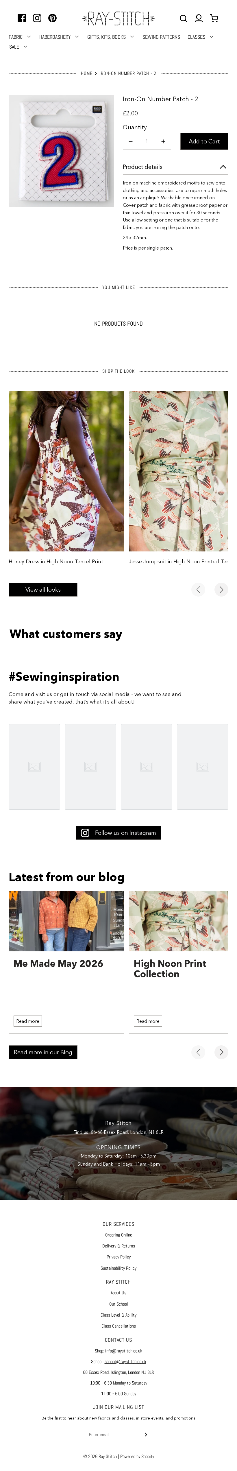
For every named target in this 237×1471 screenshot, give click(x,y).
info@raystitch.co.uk (123, 1351)
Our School (118, 1304)
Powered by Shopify (137, 1456)
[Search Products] (183, 18)
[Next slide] (221, 590)
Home (86, 73)
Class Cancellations (118, 1326)
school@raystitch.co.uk (125, 1362)
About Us (118, 1293)
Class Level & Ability (118, 1315)
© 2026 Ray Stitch (100, 1456)
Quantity (135, 127)
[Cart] (215, 18)
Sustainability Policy (118, 1268)
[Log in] (199, 18)
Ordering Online (118, 1235)
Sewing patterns (161, 37)
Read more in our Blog (43, 1052)
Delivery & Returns (118, 1246)
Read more (27, 1021)
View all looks (43, 589)
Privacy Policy (119, 1257)
